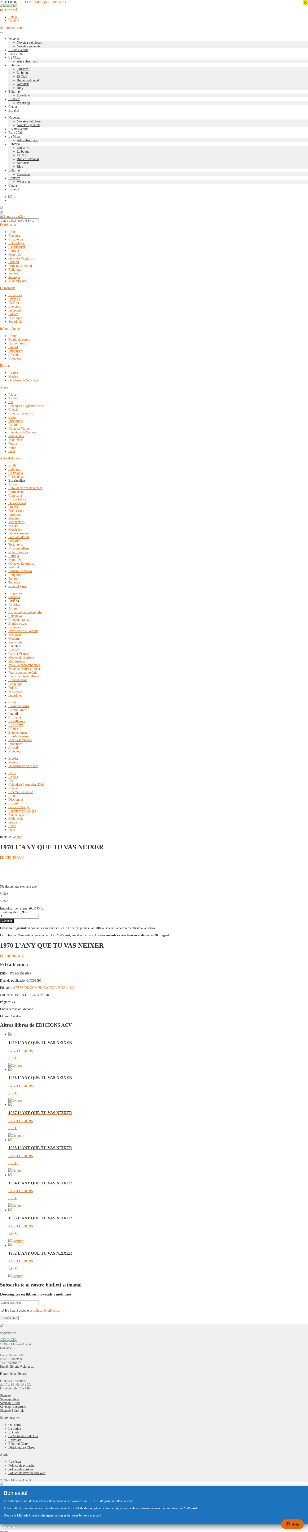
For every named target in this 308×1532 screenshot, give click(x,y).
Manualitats (16, 436)
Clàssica (13, 650)
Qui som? (23, 69)
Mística (13, 526)
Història (13, 302)
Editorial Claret (18, 1443)
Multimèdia (15, 440)
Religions (14, 269)
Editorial (14, 91)
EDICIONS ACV (12, 857)
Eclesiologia (16, 243)
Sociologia (15, 321)
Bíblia (12, 232)
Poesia (12, 443)
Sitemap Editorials (12, 1410)
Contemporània (18, 619)
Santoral (13, 273)
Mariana (13, 518)
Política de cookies (20, 1469)
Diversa (13, 507)
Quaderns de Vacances (23, 380)
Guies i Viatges (18, 653)
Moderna (14, 638)
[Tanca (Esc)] (14, 1527)
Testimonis (15, 544)
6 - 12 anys (15, 725)
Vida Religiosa (18, 552)
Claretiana (15, 495)
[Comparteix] (10, 1527)
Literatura (14, 306)
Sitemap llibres (9, 1399)
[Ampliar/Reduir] (1, 1527)
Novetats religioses (29, 42)
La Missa (14, 57)
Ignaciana (14, 514)
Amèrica (14, 604)
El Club (22, 76)
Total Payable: (9, 912)
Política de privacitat (21, 1465)
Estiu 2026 (15, 54)
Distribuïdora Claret (21, 1447)
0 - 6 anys (14, 717)
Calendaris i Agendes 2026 (26, 406)
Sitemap (5, 1395)
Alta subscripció (27, 61)
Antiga (12, 608)
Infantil (13, 347)
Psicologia (15, 318)
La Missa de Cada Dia (23, 1436)
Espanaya (14, 627)
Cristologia (15, 239)
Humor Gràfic (17, 343)
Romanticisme (17, 680)
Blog (20, 88)
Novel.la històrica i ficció (24, 668)
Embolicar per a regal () (20, 908)
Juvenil (13, 354)
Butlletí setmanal (28, 80)
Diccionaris (15, 421)
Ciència (13, 409)
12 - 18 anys (16, 721)
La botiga (23, 72)
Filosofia (14, 299)
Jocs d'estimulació (20, 740)
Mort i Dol (15, 254)
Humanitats (7, 288)
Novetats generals (28, 46)
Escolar (5, 365)
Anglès (13, 398)
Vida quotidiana (18, 548)
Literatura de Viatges (22, 432)
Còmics (13, 728)
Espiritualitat (8, 224)
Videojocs (15, 358)
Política (13, 314)
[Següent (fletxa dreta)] (6, 1531)
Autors (4, 458)
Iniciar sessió (8, 10)
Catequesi (14, 235)
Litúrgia (13, 250)
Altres (4, 387)
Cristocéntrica (17, 499)
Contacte (14, 99)
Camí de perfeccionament (25, 488)
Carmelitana (16, 492)
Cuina (12, 417)
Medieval (14, 635)
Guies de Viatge (19, 428)
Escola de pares (18, 339)
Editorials (15, 458)
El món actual (17, 623)
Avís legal (15, 1461)
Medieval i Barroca (21, 657)
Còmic (12, 336)
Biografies (15, 295)
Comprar (7, 920)
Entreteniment (17, 732)
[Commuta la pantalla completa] (6, 1527)
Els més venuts (18, 50)
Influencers (15, 351)
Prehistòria (15, 642)
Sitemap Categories (13, 1407)
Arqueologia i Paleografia (25, 612)
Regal (12, 447)
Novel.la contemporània (24, 665)
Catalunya (15, 616)
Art (10, 402)
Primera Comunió (20, 266)
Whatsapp (23, 103)
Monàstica (15, 529)
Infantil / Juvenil (10, 328)
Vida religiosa (17, 281)
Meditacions (16, 522)
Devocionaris (17, 503)
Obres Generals (18, 533)
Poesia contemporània (22, 672)
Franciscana (16, 510)
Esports (13, 424)
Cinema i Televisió (20, 413)
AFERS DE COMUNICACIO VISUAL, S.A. (44, 987)
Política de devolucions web (26, 1473)
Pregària (13, 541)
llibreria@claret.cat (21, 1366)
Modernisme (16, 661)
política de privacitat (46, 1310)
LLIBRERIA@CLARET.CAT (45, 2)
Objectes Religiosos (21, 258)
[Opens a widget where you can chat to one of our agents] (292, 1524)
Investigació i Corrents (23, 631)
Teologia (14, 277)
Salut (11, 451)
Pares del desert (18, 537)
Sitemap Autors (10, 1403)
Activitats (23, 84)
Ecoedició (23, 95)
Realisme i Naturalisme (23, 676)
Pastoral (13, 262)
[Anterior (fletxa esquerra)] (1, 1531)
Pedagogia (15, 310)
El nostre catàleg (14, 216)
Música (13, 376)
